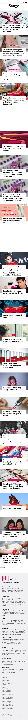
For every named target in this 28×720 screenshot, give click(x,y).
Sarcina (4, 630)
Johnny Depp (11, 600)
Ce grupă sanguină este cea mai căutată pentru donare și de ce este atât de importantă (13, 101)
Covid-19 (7, 672)
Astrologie (4, 684)
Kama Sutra (20, 590)
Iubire (7, 590)
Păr (3, 611)
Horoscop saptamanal (7, 708)
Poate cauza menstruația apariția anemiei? (12, 388)
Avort (23, 632)
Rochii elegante (19, 622)
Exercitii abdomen (17, 641)
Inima (11, 630)
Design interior (22, 661)
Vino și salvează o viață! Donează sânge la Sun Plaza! (12, 221)
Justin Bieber (18, 602)
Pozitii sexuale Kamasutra (8, 591)
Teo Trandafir (19, 600)
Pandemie (12, 672)
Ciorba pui (14, 653)
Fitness (7, 639)
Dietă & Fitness (6, 637)
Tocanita (16, 650)
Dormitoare (14, 661)
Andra (3, 602)
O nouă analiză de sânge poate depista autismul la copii (13, 341)
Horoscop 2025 (6, 679)
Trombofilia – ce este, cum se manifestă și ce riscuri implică (13, 148)
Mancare (4, 649)
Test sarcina (5, 632)
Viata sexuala (15, 588)
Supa (6, 650)
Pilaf (21, 652)
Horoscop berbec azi (7, 707)
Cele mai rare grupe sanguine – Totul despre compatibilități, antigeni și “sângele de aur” (13, 173)
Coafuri (19, 611)
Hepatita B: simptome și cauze (12, 316)
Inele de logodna (6, 623)
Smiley (23, 601)
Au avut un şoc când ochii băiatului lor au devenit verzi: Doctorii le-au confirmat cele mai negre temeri (13, 440)
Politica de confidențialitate (8, 715)
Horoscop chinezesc (7, 683)
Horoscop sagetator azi (8, 700)
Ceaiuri (8, 630)
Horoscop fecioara (6, 689)
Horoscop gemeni (6, 690)
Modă (3, 619)
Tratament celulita (14, 613)
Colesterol (11, 631)
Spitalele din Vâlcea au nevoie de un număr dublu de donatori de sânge (13, 486)
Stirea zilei (15, 669)
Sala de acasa (18, 643)
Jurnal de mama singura (13, 662)
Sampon (13, 612)
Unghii (9, 611)
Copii (14, 335)
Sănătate (14, 166)
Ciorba (12, 649)
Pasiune (14, 504)
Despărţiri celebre (16, 671)
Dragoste (4, 588)
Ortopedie (12, 634)
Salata (21, 649)
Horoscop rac (5, 687)
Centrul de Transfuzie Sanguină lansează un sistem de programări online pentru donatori (12, 559)
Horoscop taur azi (6, 696)
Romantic (9, 588)
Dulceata (10, 650)
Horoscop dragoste (7, 682)
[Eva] (5, 2)
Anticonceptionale (19, 631)
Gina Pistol (11, 602)
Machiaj (24, 611)
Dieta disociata (18, 642)
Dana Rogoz (12, 601)
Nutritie (4, 642)
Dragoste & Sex (6, 587)
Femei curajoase (6, 664)
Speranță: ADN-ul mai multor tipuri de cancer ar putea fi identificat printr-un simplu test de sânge (13, 197)
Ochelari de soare (21, 623)
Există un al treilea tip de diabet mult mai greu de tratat (12, 414)
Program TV (9, 604)
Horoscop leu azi (6, 704)
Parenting (4, 662)
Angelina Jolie (5, 601)
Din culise (4, 669)
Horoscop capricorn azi (8, 697)
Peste (15, 649)
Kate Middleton (15, 598)
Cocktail (20, 650)
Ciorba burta (20, 653)
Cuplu (3, 590)
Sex (15, 590)
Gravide (23, 662)
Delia (7, 602)
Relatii (21, 588)
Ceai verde (4, 634)
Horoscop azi (5, 680)
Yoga (22, 639)
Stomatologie (5, 631)
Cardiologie (12, 632)
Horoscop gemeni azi (7, 693)
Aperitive (8, 652)
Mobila (4, 661)
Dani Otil (18, 601)
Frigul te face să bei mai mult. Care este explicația (13, 292)
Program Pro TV (16, 604)
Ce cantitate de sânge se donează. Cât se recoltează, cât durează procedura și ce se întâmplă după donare (13, 53)
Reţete (4, 647)
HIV (9, 634)
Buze (17, 612)
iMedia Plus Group (16, 713)
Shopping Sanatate (14, 480)
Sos (18, 649)
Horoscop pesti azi (7, 703)
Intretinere (5, 641)
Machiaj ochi (5, 613)
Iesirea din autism (6, 671)
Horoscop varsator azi (7, 701)
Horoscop (5, 676)
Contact (8, 717)
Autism (13, 664)
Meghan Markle (6, 598)
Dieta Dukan (12, 639)
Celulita (21, 612)
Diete (3, 639)
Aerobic (10, 641)
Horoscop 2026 (6, 677)
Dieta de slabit (10, 642)
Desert (12, 652)
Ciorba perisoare (6, 653)
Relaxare (18, 639)
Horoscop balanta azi (7, 705)
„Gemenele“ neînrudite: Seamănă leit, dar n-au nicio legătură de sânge (14, 534)
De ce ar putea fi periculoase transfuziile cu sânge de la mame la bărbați (14, 462)
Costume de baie (6, 622)
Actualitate (14, 431)
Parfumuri (14, 611)
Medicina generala (14, 21)
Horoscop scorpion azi (7, 698)
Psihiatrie (18, 634)
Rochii (5, 611)
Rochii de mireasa (18, 620)
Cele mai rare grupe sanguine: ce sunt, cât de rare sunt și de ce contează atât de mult (13, 77)
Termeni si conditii (19, 715)
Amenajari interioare (16, 660)
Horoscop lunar (6, 686)
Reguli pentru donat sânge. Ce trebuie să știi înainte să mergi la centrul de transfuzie (13, 28)
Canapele (8, 661)
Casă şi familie (6, 658)
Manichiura (8, 612)
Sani (3, 612)
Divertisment (14, 528)
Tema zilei (20, 669)
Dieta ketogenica (10, 643)
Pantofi (13, 622)
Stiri (14, 214)
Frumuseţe (5, 609)
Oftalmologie (18, 632)
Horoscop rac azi (6, 691)
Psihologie (16, 630)
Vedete (14, 262)
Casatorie (11, 590)
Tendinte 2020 (5, 624)
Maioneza (17, 652)
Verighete (13, 623)
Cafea (3, 650)
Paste (8, 649)
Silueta (4, 643)
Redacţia (4, 717)
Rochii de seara (10, 620)
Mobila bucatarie (6, 660)
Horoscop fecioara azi (7, 694)
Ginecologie (23, 630)
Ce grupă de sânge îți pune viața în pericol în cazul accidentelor (13, 365)
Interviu (10, 669)
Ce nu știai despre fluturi (12, 508)
